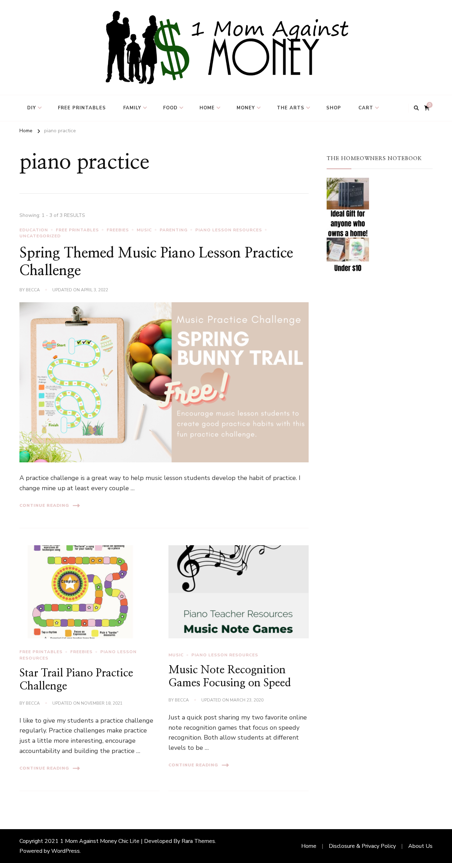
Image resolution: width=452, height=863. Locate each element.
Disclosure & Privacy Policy (362, 846)
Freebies (118, 230)
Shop (333, 108)
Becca (33, 290)
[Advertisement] (380, 407)
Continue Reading (44, 505)
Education (33, 230)
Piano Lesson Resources (228, 230)
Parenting (174, 230)
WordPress (65, 851)
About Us (420, 846)
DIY (31, 108)
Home (207, 108)
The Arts (290, 108)
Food (170, 108)
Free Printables (82, 108)
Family (132, 108)
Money (246, 108)
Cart (365, 108)
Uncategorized (40, 236)
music (144, 230)
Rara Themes (198, 841)
